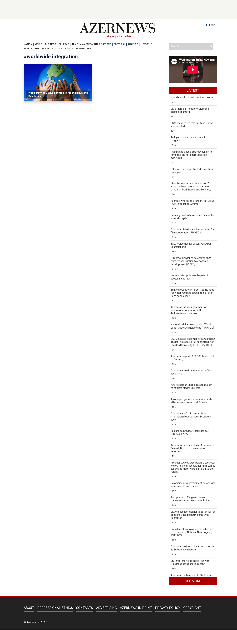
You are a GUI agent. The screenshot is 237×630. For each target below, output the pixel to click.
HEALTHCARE (42, 48)
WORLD (38, 44)
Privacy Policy (167, 608)
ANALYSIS (133, 44)
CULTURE (57, 48)
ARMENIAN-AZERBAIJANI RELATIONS (91, 44)
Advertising (106, 608)
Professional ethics (55, 608)
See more (193, 581)
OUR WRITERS (83, 48)
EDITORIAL (119, 44)
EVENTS (28, 48)
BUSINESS (50, 44)
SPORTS (69, 48)
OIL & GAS (64, 44)
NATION (28, 44)
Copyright (192, 608)
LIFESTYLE (146, 44)
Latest (193, 90)
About (29, 608)
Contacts (84, 608)
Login (211, 25)
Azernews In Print (136, 608)
